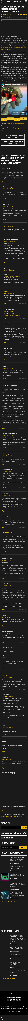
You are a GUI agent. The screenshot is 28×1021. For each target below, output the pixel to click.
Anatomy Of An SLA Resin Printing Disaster (17, 874)
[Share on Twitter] (3, 17)
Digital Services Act (16, 1010)
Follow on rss (9, 838)
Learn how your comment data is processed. (14, 816)
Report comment (22, 181)
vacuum (3, 130)
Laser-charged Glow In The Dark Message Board (12, 143)
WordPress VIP (17, 1013)
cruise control (10, 128)
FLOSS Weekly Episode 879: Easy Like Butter (16, 947)
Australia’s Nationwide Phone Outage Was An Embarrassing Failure (17, 859)
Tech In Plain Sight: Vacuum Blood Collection (16, 963)
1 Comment (14, 944)
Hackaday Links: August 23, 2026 (17, 971)
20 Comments (15, 898)
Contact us (12, 838)
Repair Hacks (10, 123)
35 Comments (15, 968)
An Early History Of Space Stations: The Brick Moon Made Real (17, 894)
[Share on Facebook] (1, 17)
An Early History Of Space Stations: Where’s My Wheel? (17, 885)
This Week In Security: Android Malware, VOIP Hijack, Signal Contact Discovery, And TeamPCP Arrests (17, 938)
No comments (15, 871)
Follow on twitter (4, 838)
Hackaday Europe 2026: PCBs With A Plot (17, 867)
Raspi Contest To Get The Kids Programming (12, 137)
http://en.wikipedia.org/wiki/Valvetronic (14, 276)
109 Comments (15, 959)
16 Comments (15, 878)
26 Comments (15, 889)
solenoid (23, 128)
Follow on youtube (7, 838)
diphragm (17, 128)
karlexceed (6, 532)
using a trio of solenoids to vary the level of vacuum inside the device (13, 47)
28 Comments (23, 14)
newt (5, 291)
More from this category (8, 901)
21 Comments (15, 863)
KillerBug (4, 675)
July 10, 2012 (23, 17)
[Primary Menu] (26, 1)
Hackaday (14, 1)
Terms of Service (7, 1010)
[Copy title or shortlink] (9, 17)
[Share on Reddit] (7, 17)
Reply (3, 182)
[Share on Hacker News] (5, 17)
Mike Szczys (7, 14)
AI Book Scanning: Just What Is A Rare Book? (17, 955)
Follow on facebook (2, 838)
